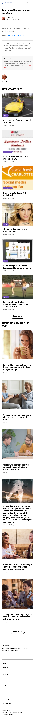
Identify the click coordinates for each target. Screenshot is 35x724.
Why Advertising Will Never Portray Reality (15, 230)
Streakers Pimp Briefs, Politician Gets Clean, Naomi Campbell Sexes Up (16, 304)
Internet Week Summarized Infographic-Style (15, 157)
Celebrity (6, 297)
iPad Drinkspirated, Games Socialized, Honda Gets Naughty (17, 267)
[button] (31, 2)
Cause (5, 260)
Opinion (6, 224)
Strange (6, 115)
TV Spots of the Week (16, 35)
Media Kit (5, 674)
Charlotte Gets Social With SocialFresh (15, 194)
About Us (5, 667)
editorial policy (23, 48)
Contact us (6, 671)
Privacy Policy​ (7, 703)
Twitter (5, 689)
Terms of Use (7, 700)
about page (7, 50)
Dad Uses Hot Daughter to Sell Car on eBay (17, 121)
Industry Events (7, 151)
